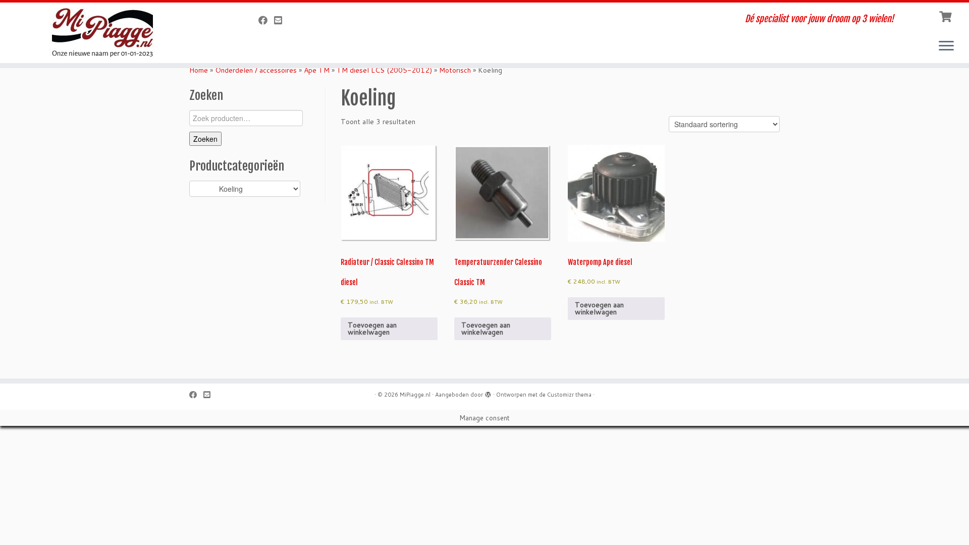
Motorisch (455, 70)
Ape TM (317, 70)
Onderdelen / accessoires (256, 70)
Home (198, 70)
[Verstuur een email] (281, 20)
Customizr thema (569, 395)
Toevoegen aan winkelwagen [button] (372, 328)
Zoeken (205, 139)
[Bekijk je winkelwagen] (946, 15)
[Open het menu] (946, 46)
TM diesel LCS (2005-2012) (384, 70)
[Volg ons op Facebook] (266, 20)
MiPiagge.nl (415, 395)
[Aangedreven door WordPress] (488, 392)
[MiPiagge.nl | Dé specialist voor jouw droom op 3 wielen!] (112, 33)
